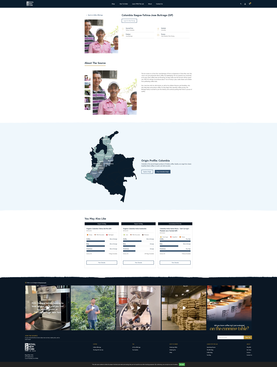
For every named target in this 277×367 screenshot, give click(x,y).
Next (87, 114)
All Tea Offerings (136, 347)
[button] (26, 307)
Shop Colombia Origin (163, 171)
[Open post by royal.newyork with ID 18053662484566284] (93, 308)
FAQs (171, 352)
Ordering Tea (173, 350)
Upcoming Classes (211, 347)
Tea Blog (209, 355)
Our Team (249, 350)
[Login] (245, 4)
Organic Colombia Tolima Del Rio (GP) (98, 229)
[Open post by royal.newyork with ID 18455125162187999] (138, 308)
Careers (249, 352)
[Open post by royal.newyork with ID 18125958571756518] (229, 308)
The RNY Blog (210, 350)
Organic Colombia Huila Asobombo (134, 229)
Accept (182, 364)
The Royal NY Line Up (98, 350)
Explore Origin (147, 171)
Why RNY (249, 347)
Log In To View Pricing (129, 20)
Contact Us (159, 4)
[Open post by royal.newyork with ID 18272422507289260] (184, 308)
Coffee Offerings (97, 347)
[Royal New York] (30, 4)
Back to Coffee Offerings (95, 15)
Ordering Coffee (173, 347)
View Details (101, 262)
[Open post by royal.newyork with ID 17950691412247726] (47, 308)
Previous (87, 70)
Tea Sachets (135, 350)
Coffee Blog (209, 352)
